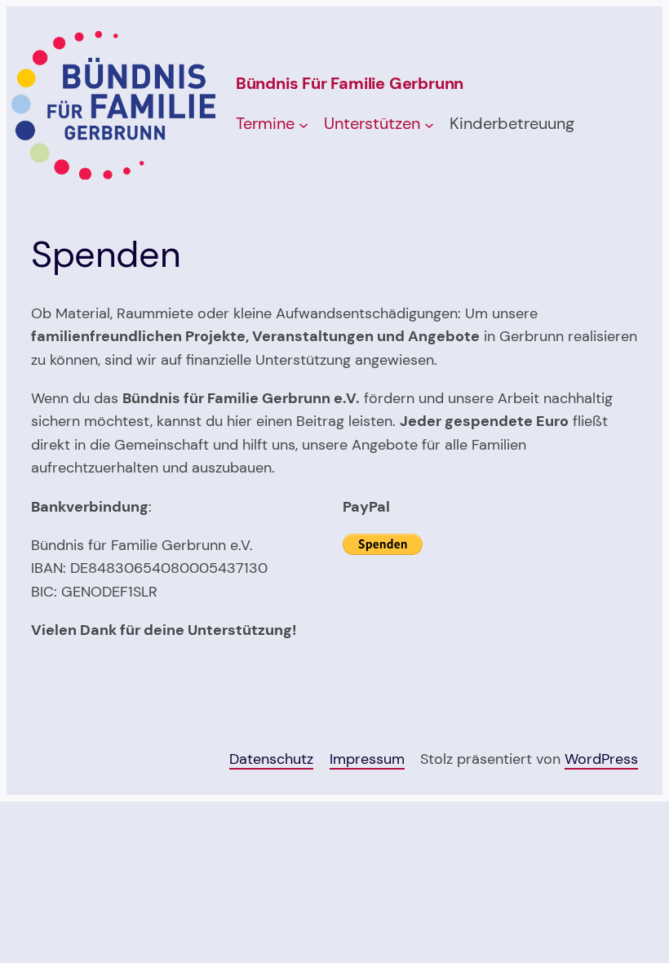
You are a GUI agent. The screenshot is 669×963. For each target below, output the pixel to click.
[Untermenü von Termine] (303, 125)
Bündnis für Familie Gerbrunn (349, 83)
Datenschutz (271, 758)
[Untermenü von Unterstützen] (429, 125)
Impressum (367, 758)
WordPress (601, 758)
